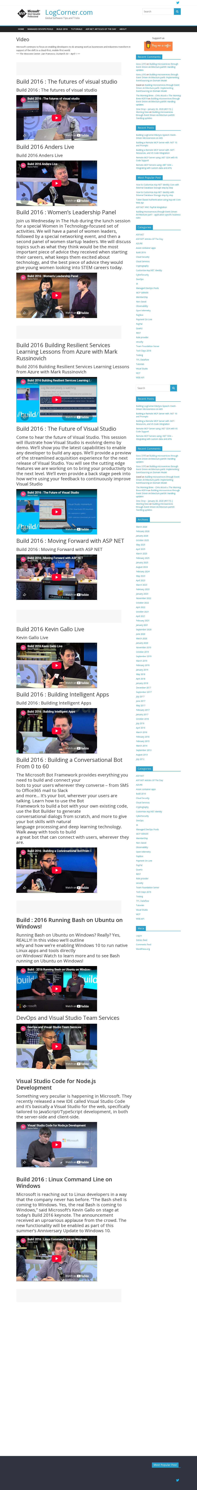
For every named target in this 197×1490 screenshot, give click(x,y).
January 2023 (142, 593)
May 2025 (140, 544)
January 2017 (142, 714)
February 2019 (142, 665)
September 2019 (143, 656)
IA (137, 283)
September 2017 (143, 692)
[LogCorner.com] (29, 10)
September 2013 (143, 750)
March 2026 (141, 526)
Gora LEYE (141, 64)
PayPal (139, 323)
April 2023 (140, 580)
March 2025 (141, 553)
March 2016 (141, 732)
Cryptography (142, 265)
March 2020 (141, 638)
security (139, 341)
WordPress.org (143, 949)
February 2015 (142, 741)
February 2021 (142, 620)
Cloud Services (143, 261)
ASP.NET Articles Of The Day (101, 29)
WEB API (140, 377)
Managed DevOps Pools (40, 29)
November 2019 (143, 647)
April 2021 (140, 616)
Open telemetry (143, 310)
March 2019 (141, 660)
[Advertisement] (68, 68)
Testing (139, 355)
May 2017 (140, 705)
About (123, 29)
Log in (139, 935)
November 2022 (143, 598)
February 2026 (142, 531)
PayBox (139, 315)
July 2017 (140, 696)
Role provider (142, 337)
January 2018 (142, 683)
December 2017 (143, 687)
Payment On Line (144, 319)
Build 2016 (62, 29)
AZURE (139, 243)
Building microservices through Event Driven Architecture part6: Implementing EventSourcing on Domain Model (157, 77)
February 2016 (142, 736)
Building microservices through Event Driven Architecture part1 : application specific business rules (158, 214)
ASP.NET (140, 234)
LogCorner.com (69, 12)
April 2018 (140, 678)
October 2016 (142, 718)
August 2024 (142, 567)
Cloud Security (142, 256)
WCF (138, 373)
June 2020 (140, 634)
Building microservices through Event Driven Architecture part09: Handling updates (157, 67)
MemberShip (142, 297)
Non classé (141, 301)
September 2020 (143, 629)
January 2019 (142, 669)
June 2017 (140, 701)
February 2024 (142, 571)
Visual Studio (142, 368)
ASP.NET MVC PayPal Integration (151, 207)
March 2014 (141, 745)
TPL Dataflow (142, 359)
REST (138, 332)
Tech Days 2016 (143, 350)
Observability (142, 306)
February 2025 (142, 558)
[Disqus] (74, 1341)
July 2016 (140, 723)
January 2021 (142, 625)
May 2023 (140, 576)
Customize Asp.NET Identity (149, 270)
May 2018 (140, 674)
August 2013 (142, 754)
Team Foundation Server (147, 346)
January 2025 (142, 562)
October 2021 (142, 611)
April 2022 (140, 607)
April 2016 (140, 727)
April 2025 (140, 549)
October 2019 (142, 651)
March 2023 (141, 584)
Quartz (139, 328)
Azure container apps (146, 248)
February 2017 (142, 710)
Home (21, 29)
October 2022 (142, 602)
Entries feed (141, 940)
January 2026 (142, 535)
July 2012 (140, 759)
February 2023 (142, 589)
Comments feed (143, 944)
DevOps (139, 279)
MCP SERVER (142, 292)
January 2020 (142, 643)
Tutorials (76, 29)
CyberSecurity (142, 274)
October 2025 (142, 540)
